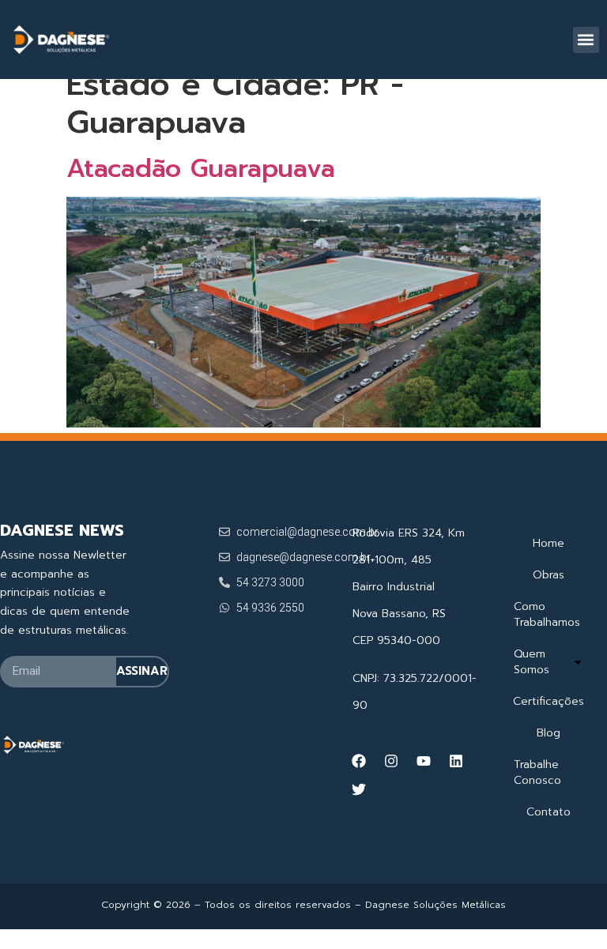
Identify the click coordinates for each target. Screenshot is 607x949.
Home (548, 543)
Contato (548, 812)
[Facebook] (359, 761)
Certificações (548, 701)
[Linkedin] (456, 761)
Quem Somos (531, 662)
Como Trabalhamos (547, 614)
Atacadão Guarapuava (200, 168)
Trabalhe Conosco (537, 772)
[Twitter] (359, 789)
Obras (548, 575)
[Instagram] (391, 761)
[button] (586, 40)
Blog (548, 733)
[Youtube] (423, 761)
